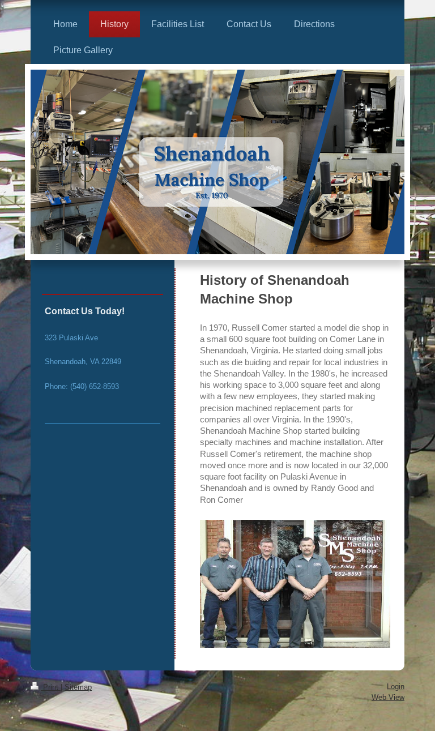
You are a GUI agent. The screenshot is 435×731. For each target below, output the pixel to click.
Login (395, 686)
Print (51, 687)
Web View (388, 697)
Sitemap (78, 687)
